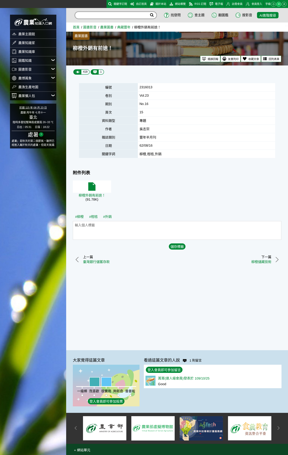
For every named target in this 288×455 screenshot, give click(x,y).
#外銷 (107, 217)
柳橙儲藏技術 (261, 262)
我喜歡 (94, 391)
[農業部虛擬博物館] (125, 428)
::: (1, 3)
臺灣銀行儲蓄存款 (96, 262)
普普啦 (130, 391)
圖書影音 (89, 27)
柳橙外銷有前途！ (92, 195)
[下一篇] (276, 260)
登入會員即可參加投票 (106, 401)
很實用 (106, 391)
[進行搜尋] (152, 15)
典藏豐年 (123, 27)
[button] (82, 450)
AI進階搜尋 (268, 15)
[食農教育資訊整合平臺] (222, 428)
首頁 (76, 27)
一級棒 (82, 391)
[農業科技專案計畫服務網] (173, 428)
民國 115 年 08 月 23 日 (33, 107)
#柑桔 (93, 217)
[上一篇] (78, 260)
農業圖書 (107, 27)
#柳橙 (79, 217)
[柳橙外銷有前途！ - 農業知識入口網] (33, 22)
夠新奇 (118, 391)
